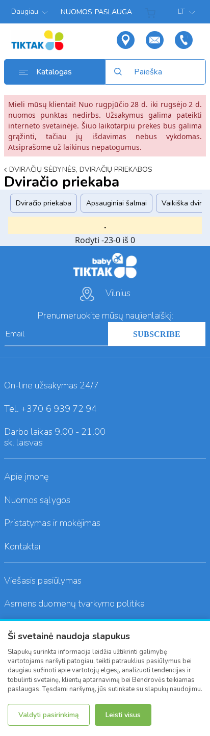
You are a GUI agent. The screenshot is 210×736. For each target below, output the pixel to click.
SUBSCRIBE (156, 334)
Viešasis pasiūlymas (43, 580)
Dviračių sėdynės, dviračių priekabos (80, 169)
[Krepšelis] (152, 11)
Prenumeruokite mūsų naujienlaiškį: (105, 315)
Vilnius (118, 293)
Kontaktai (22, 546)
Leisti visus (123, 715)
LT (182, 11)
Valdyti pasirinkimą (48, 715)
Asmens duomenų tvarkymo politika (74, 603)
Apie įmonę (26, 476)
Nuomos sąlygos (37, 500)
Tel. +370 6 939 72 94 (50, 409)
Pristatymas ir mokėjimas (52, 523)
